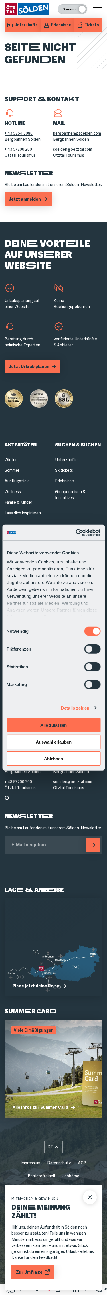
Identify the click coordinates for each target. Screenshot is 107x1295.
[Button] (93, 845)
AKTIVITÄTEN (21, 445)
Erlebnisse (64, 480)
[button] (53, 1147)
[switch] (92, 649)
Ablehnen (53, 758)
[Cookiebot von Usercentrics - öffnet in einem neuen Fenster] (76, 532)
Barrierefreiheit (42, 1175)
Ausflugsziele (17, 480)
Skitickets (64, 470)
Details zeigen (75, 707)
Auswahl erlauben (54, 741)
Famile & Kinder (18, 502)
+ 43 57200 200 (18, 149)
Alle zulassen (53, 725)
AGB (82, 1162)
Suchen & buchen (78, 445)
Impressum (30, 1162)
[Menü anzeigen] (98, 9)
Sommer (12, 470)
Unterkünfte (66, 459)
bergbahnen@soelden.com (77, 133)
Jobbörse (70, 1175)
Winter (11, 459)
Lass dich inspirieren (23, 513)
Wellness (13, 491)
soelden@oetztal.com (72, 149)
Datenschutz (59, 1162)
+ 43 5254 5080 (19, 133)
